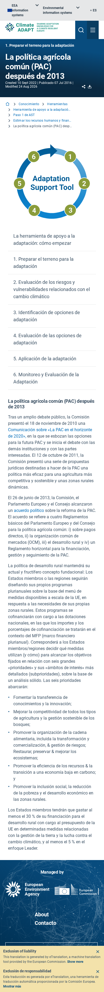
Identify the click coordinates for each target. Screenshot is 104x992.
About (42, 914)
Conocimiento (29, 104)
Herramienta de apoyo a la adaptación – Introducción (42, 110)
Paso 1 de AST (24, 115)
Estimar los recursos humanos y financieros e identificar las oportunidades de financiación (42, 120)
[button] (52, 239)
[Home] (8, 104)
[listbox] (23, 10)
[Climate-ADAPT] (38, 27)
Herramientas (57, 104)
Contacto (45, 923)
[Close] (97, 951)
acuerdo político (29, 510)
